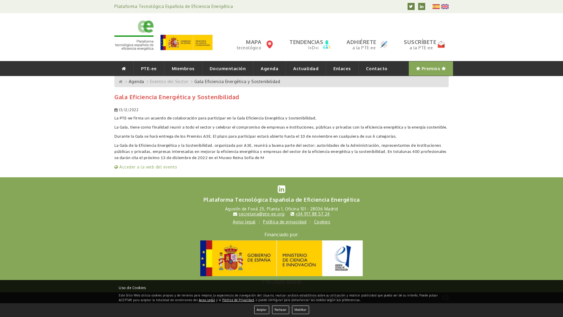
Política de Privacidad (238, 300)
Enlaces (342, 68)
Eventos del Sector (169, 81)
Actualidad (305, 68)
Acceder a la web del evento (147, 166)
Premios (431, 68)
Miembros (183, 68)
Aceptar (262, 309)
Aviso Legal (207, 300)
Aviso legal (244, 221)
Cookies (322, 221)
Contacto (377, 68)
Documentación (228, 68)
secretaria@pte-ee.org (262, 213)
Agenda (269, 68)
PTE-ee (149, 68)
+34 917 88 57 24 (313, 213)
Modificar (300, 309)
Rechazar (280, 309)
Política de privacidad (284, 221)
